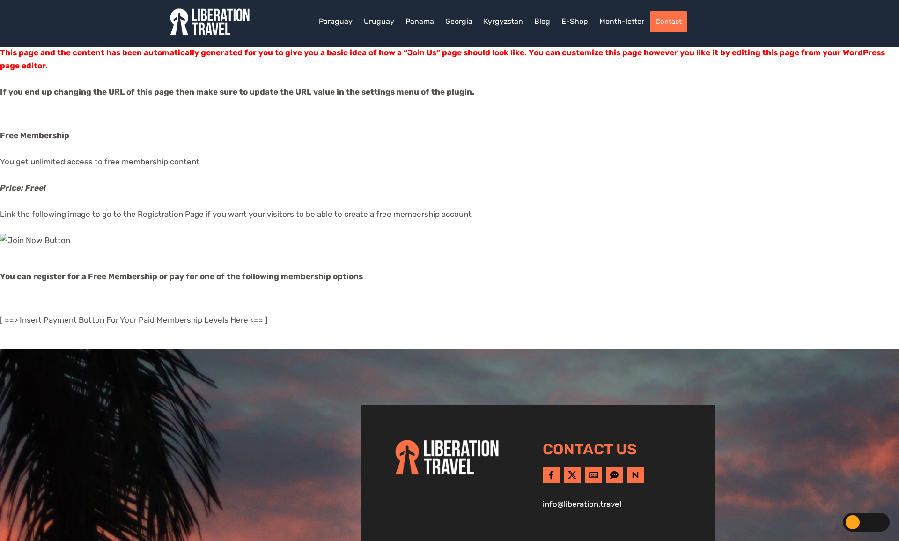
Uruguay (379, 21)
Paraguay (336, 21)
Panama (419, 21)
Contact (669, 21)
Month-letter (621, 21)
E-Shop (574, 21)
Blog (542, 21)
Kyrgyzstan (503, 21)
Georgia (458, 21)
